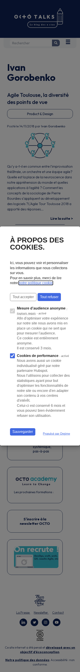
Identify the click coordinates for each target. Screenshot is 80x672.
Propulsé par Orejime (56, 433)
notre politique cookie (36, 283)
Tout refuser (49, 297)
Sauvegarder (22, 432)
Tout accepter (23, 297)
